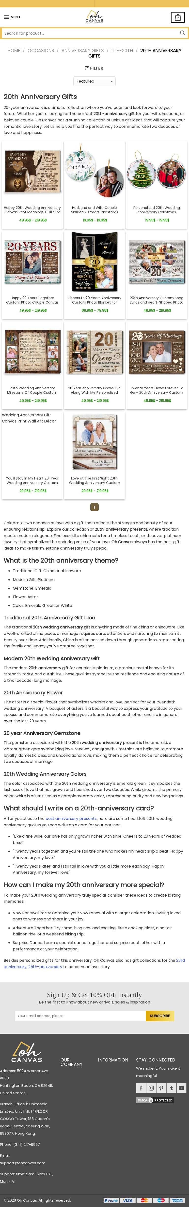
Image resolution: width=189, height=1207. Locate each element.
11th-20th (122, 50)
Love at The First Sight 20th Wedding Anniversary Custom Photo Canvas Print (94, 483)
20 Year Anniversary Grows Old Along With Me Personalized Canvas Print (94, 392)
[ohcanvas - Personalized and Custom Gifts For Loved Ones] (94, 17)
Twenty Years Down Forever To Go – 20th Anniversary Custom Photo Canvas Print (156, 392)
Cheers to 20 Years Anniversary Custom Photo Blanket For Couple (94, 302)
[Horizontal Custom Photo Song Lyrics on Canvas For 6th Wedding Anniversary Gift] (32, 171)
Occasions (41, 50)
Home (14, 50)
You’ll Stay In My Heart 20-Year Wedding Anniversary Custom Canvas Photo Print (32, 483)
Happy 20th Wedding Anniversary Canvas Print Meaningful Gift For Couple (32, 212)
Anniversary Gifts (83, 50)
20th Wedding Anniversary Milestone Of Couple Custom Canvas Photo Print (32, 392)
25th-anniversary (45, 967)
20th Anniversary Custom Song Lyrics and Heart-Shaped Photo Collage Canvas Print (156, 302)
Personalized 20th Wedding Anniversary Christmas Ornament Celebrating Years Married (157, 214)
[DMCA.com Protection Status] (162, 1099)
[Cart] (178, 17)
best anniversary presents (71, 818)
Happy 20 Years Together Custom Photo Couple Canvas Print (32, 302)
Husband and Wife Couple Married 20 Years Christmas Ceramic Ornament (94, 212)
